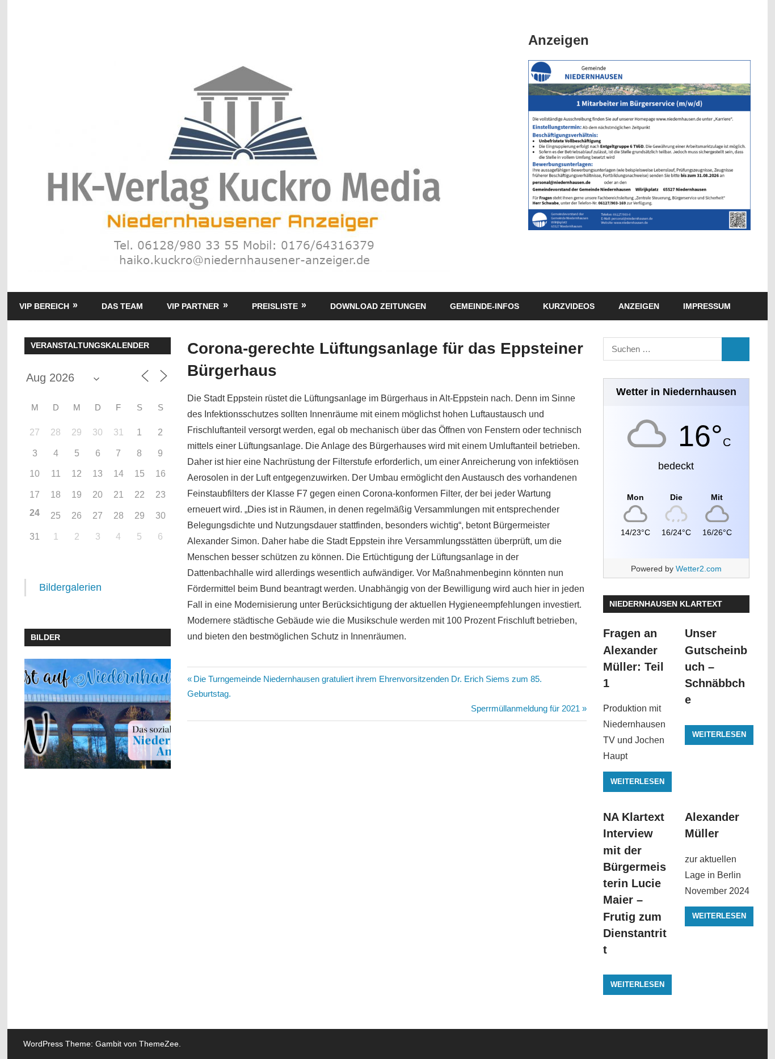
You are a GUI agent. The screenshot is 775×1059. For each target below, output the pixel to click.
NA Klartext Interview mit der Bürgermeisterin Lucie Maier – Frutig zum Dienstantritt (635, 883)
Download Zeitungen (378, 306)
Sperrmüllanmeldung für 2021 (525, 708)
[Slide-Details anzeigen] (639, 145)
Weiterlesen (637, 781)
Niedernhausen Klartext (665, 603)
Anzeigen (638, 306)
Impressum (707, 306)
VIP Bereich (44, 306)
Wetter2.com (699, 568)
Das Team (122, 306)
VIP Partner (193, 306)
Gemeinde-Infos (484, 306)
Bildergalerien (70, 587)
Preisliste (275, 306)
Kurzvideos (569, 306)
